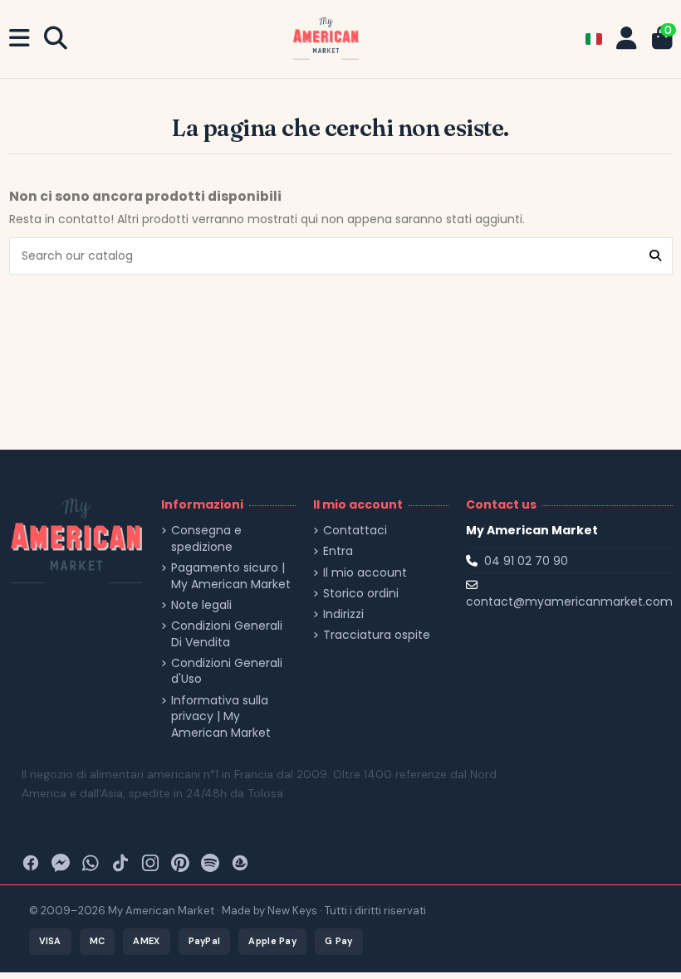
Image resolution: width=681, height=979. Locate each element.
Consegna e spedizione (206, 539)
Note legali (201, 605)
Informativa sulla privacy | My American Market (221, 717)
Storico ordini (361, 594)
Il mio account (365, 573)
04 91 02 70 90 (526, 561)
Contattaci (355, 530)
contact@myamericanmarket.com (569, 601)
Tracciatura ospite (376, 635)
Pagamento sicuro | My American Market (231, 576)
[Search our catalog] (655, 256)
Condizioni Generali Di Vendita (226, 634)
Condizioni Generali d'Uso (226, 671)
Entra (338, 551)
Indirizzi (343, 614)
